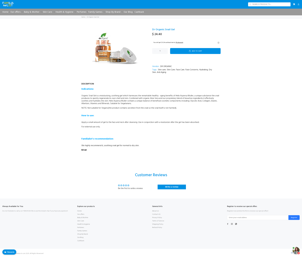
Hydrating (203, 69)
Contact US (156, 214)
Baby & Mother (82, 217)
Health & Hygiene (83, 224)
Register (294, 217)
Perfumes (80, 227)
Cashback (80, 240)
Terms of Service (158, 221)
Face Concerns (191, 69)
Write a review (171, 186)
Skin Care (171, 69)
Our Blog (80, 237)
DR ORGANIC (166, 66)
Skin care (162, 69)
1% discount (179, 42)
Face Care (180, 69)
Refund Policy (157, 227)
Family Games (82, 230)
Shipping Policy (157, 224)
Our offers (80, 214)
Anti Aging (161, 72)
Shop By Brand (82, 234)
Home (83, 17)
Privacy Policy (157, 217)
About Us (155, 211)
